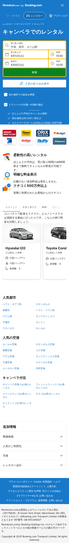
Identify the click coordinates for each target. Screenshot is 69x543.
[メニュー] (62, 5)
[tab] (11, 207)
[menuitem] (13, 15)
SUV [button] (44, 207)
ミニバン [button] (56, 207)
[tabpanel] (34, 248)
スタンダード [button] (29, 207)
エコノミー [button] (11, 207)
